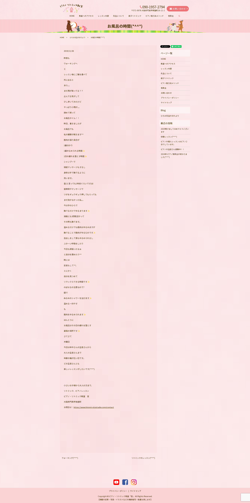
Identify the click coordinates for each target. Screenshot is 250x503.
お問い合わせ (179, 8)
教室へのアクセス (86, 16)
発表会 (171, 16)
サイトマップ (166, 102)
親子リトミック (135, 16)
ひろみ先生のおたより (77, 37)
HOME (72, 16)
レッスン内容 (103, 16)
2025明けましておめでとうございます (175, 130)
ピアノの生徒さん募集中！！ (172, 149)
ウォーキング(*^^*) (70, 458)
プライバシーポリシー (170, 97)
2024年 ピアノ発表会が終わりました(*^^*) (174, 155)
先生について (118, 16)
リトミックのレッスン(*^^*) (143, 458)
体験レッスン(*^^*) (169, 136)
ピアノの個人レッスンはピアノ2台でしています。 (174, 143)
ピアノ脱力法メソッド (155, 16)
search (180, 16)
